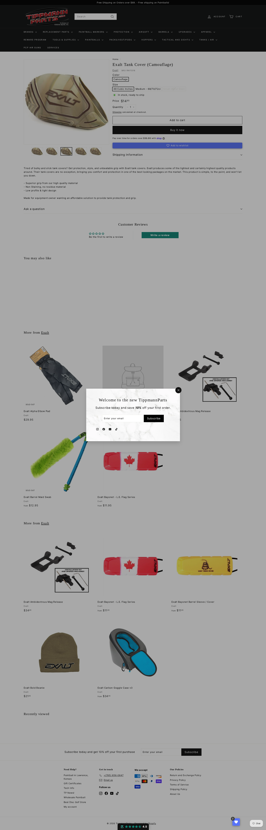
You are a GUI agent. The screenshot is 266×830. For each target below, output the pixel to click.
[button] (133, 826)
